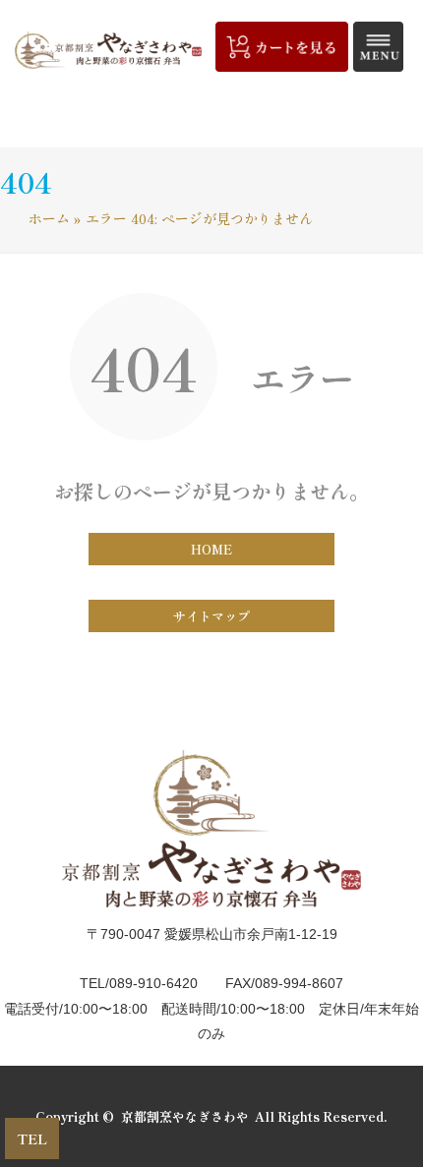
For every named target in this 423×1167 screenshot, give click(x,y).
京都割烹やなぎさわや (185, 1116)
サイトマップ (211, 616)
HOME (211, 549)
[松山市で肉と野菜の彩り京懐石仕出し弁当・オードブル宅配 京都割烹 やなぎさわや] (108, 50)
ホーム (49, 218)
